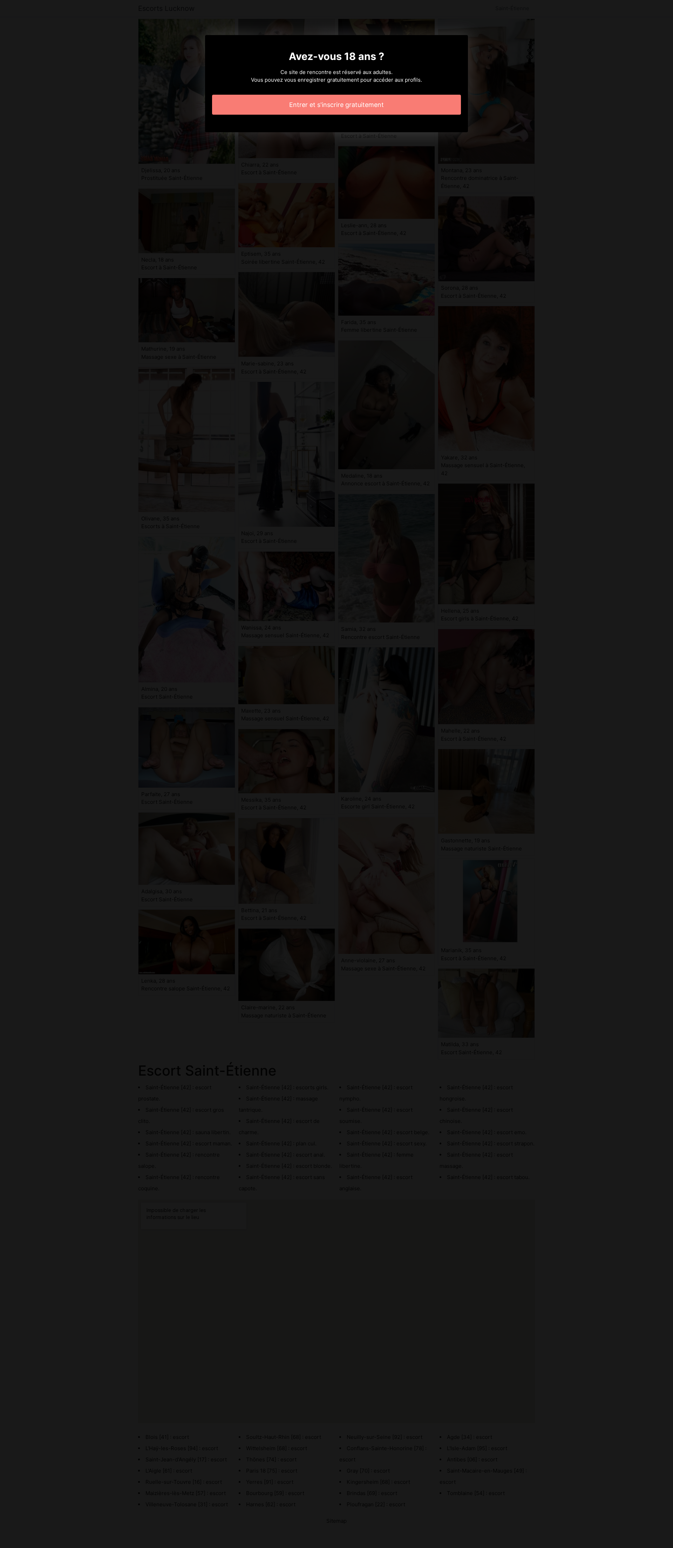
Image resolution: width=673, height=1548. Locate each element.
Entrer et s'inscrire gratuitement (336, 104)
